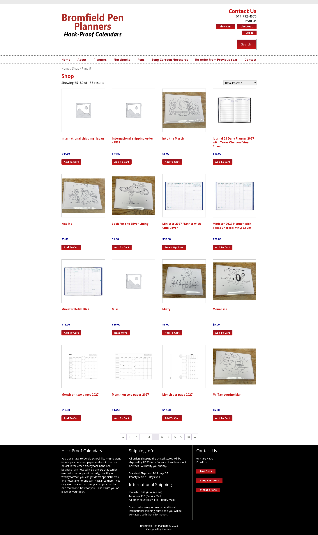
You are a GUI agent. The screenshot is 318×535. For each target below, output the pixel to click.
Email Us (250, 21)
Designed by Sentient (159, 529)
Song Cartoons (209, 480)
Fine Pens (206, 471)
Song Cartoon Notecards (170, 60)
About (81, 60)
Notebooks (122, 60)
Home (65, 60)
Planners (100, 60)
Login (249, 32)
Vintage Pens (208, 490)
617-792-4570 (246, 16)
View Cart (226, 26)
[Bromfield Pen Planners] (92, 25)
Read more (120, 332)
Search (246, 44)
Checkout (247, 26)
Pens (140, 60)
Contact (251, 60)
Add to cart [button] (71, 161)
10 (188, 437)
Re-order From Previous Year (216, 60)
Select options (174, 247)
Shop (75, 68)
